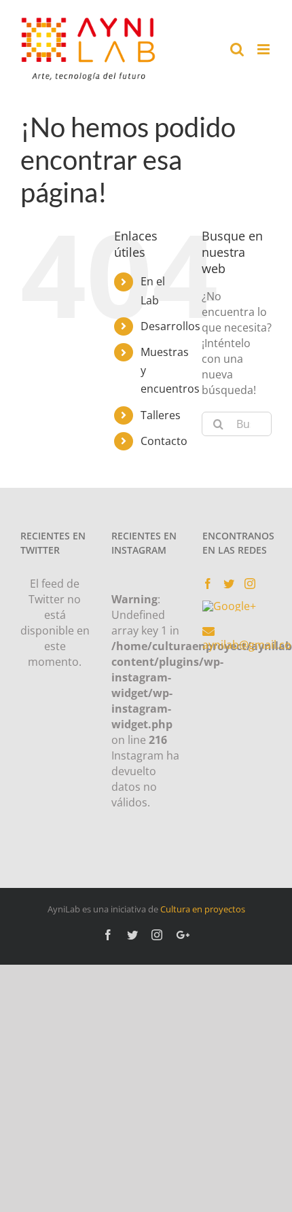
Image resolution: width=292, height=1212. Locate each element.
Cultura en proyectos (202, 909)
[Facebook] (207, 583)
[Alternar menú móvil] (264, 49)
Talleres (161, 415)
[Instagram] (249, 583)
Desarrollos (170, 326)
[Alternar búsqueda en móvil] (237, 49)
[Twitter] (228, 583)
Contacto (164, 440)
